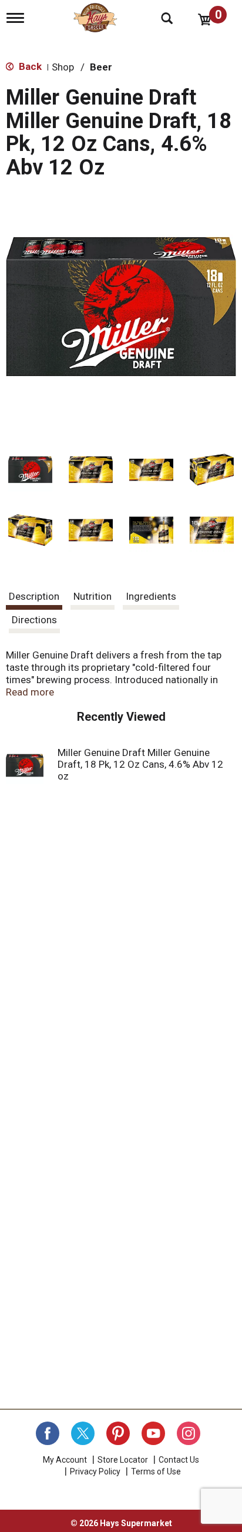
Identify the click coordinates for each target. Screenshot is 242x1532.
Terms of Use (156, 1471)
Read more (30, 692)
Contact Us (179, 1459)
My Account (65, 1459)
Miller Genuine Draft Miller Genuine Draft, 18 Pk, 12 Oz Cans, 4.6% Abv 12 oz (140, 764)
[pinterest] (118, 1433)
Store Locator (123, 1459)
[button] (30, 469)
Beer (101, 67)
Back (29, 66)
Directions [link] (34, 620)
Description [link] (34, 596)
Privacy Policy (95, 1471)
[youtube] (153, 1433)
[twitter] (83, 1433)
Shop (63, 67)
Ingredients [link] (151, 596)
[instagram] (188, 1433)
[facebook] (47, 1433)
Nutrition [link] (92, 596)
